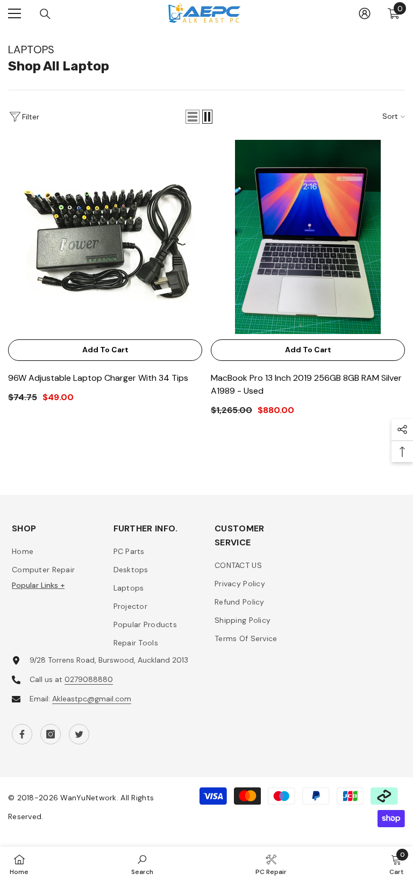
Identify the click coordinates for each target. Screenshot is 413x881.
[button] (193, 117)
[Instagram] (50, 734)
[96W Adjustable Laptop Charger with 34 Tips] (105, 237)
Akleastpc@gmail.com (91, 699)
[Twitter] (79, 734)
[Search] (45, 14)
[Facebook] (22, 734)
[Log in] (365, 13)
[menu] (14, 13)
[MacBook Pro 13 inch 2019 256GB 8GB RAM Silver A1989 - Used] (308, 237)
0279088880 (89, 679)
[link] (142, 864)
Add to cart (105, 349)
